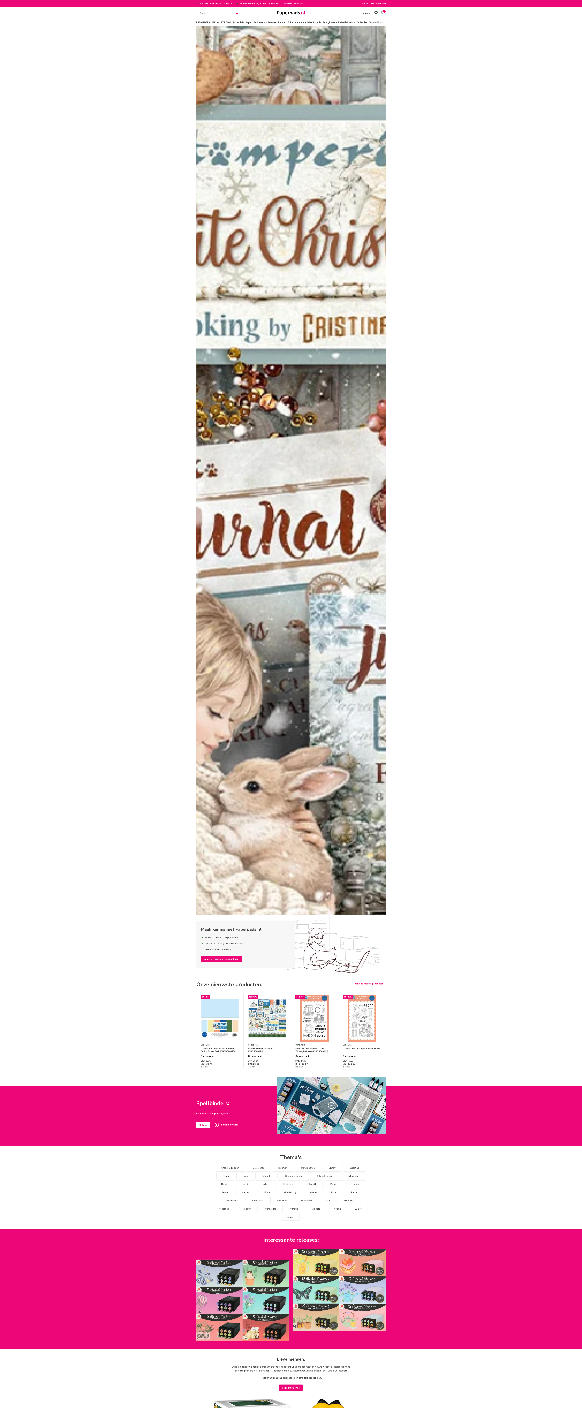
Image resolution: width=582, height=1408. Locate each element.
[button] (291, 912)
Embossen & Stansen (265, 22)
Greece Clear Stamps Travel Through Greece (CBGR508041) (311, 1050)
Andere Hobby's (377, 22)
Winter (358, 1208)
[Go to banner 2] (339, 1290)
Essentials (238, 22)
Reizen (354, 1192)
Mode (267, 1192)
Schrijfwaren (330, 22)
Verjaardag (270, 1208)
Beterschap (258, 1168)
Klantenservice (378, 3)
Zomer (290, 1217)
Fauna (226, 1176)
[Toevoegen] (236, 1065)
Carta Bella (205, 1045)
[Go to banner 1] (242, 1301)
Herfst (245, 1184)
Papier (249, 22)
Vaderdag (224, 1208)
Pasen (334, 1192)
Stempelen (300, 22)
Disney (332, 1168)
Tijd (328, 1200)
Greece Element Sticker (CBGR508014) (260, 1050)
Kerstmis (334, 1184)
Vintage (294, 1208)
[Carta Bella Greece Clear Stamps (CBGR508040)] (362, 1018)
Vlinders (316, 1208)
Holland (265, 1184)
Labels (356, 1184)
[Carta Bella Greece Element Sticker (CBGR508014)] (267, 1018)
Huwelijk (312, 1184)
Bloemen (282, 1168)
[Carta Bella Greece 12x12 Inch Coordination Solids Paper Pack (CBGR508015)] (220, 1018)
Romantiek (232, 1200)
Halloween (352, 1176)
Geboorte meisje (324, 1176)
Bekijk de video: (229, 1124)
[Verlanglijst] (376, 13)
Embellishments (346, 22)
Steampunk (306, 1200)
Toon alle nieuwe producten (368, 983)
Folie (290, 22)
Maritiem (246, 1192)
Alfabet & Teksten (230, 1168)
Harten (224, 1184)
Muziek (313, 1192)
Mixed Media (314, 22)
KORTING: (226, 22)
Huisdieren (288, 1184)
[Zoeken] (237, 12)
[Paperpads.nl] (291, 13)
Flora (245, 1176)
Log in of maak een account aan (221, 959)
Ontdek (203, 1125)
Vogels (337, 1208)
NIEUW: (216, 22)
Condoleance (308, 1168)
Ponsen (282, 22)
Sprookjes (282, 1200)
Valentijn (247, 1208)
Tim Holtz (348, 1200)
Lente (225, 1192)
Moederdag (290, 1192)
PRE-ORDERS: (203, 22)
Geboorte (266, 1176)
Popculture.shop (291, 1387)
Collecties (361, 22)
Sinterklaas (257, 1200)
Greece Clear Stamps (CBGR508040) (361, 1048)
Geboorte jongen (294, 1176)
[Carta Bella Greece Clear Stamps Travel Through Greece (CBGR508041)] (314, 1018)
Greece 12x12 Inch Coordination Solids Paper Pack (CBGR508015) (218, 1050)
